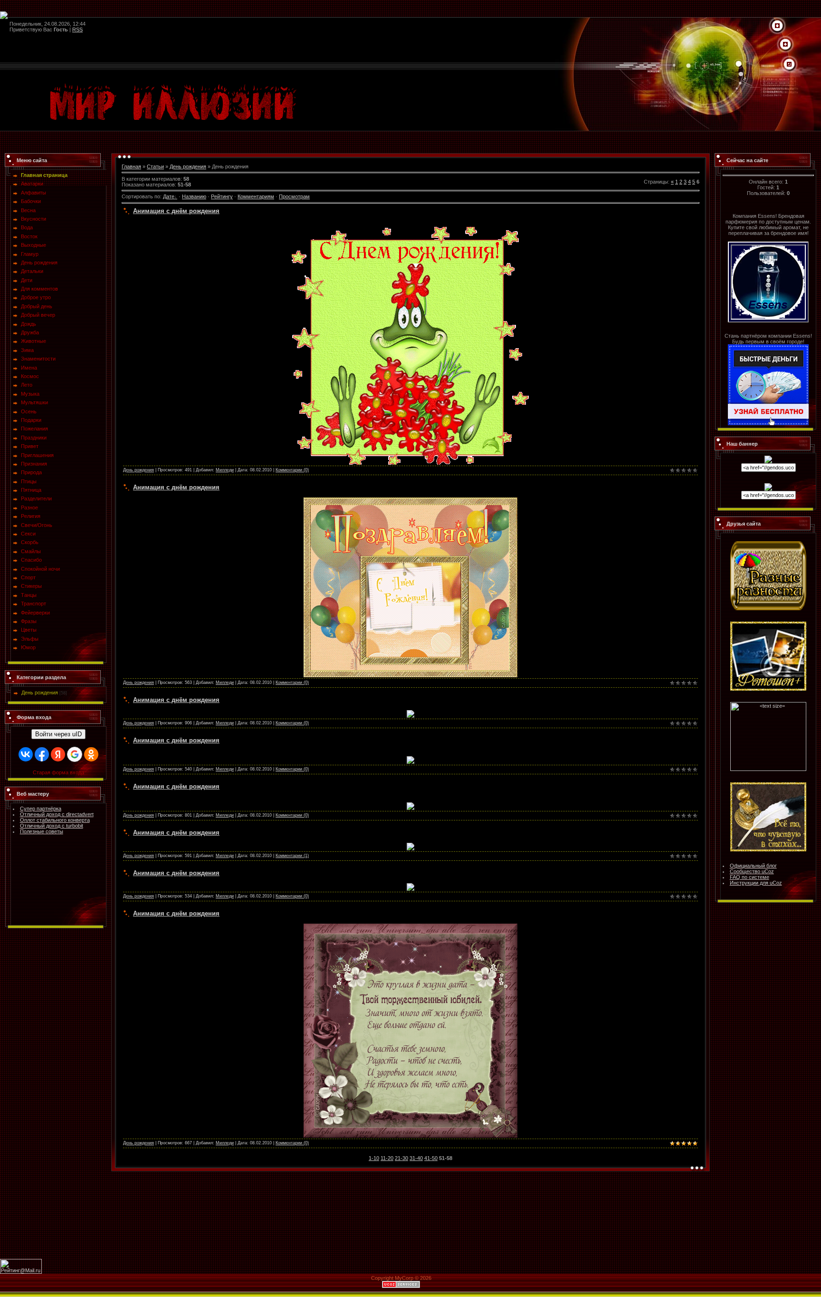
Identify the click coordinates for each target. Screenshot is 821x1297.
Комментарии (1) (292, 855)
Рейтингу (222, 196)
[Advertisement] (410, 1214)
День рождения (39, 692)
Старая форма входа (58, 772)
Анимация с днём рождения (176, 211)
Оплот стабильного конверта (55, 820)
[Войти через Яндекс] (58, 754)
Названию (194, 196)
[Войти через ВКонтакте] (26, 754)
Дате (168, 196)
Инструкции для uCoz (756, 883)
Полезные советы (41, 831)
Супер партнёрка (40, 808)
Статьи (155, 166)
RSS (77, 29)
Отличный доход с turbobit (51, 826)
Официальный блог (753, 865)
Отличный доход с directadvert (57, 814)
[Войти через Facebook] (42, 754)
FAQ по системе (749, 877)
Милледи (225, 470)
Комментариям (256, 196)
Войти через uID (58, 734)
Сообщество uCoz (752, 871)
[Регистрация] (785, 45)
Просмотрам (294, 196)
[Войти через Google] (74, 754)
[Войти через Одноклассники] (91, 754)
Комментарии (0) (292, 470)
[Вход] (789, 65)
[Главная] (777, 26)
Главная (131, 166)
